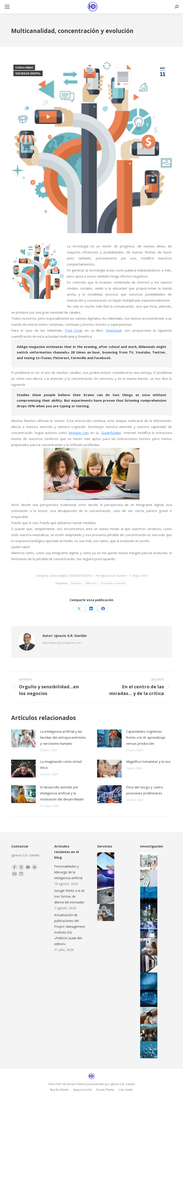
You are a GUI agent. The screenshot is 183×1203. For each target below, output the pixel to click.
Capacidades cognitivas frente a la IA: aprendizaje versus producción (145, 737)
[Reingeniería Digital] (148, 861)
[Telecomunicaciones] (148, 929)
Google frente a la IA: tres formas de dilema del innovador (69, 896)
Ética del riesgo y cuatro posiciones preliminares (144, 790)
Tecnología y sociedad (113, 583)
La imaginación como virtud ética (60, 764)
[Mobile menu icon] (7, 6)
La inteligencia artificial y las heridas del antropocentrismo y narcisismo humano (63, 737)
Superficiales (111, 432)
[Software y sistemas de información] (148, 946)
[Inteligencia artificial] (148, 998)
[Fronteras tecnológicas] (148, 1049)
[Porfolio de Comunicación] (105, 878)
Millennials (91, 583)
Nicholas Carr (79, 432)
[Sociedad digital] (148, 895)
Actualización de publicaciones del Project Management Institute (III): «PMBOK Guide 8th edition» (69, 929)
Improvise (113, 330)
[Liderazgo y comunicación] (148, 1032)
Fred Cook (73, 330)
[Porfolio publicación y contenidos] (105, 861)
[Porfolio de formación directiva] (105, 895)
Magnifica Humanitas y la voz (148, 761)
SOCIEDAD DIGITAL (28, 73)
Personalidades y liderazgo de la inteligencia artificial (68, 872)
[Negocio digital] (148, 912)
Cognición (76, 583)
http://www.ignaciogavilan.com (61, 643)
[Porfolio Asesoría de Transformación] (105, 912)
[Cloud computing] (148, 964)
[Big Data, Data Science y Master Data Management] (148, 981)
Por (111, 576)
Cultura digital (24, 67)
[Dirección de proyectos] (148, 878)
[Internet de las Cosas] (148, 1015)
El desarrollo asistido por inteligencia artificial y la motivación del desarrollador (62, 793)
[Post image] (23, 738)
